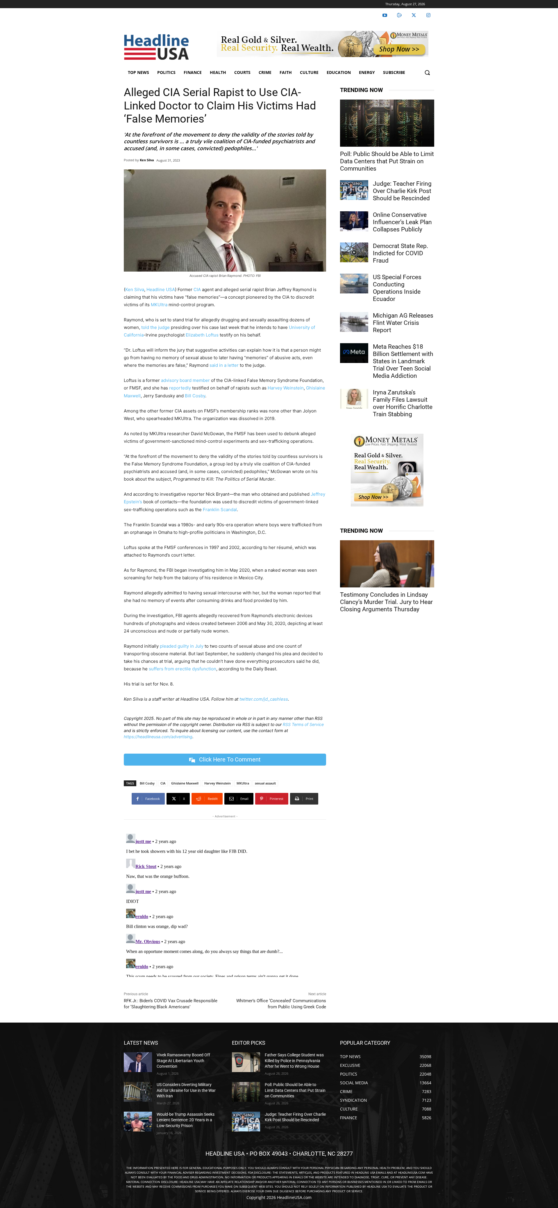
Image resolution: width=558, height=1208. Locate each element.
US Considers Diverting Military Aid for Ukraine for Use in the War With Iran (186, 1090)
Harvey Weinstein (286, 388)
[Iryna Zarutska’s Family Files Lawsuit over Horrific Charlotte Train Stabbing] (354, 399)
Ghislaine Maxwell (184, 783)
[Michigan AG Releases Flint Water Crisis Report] (354, 322)
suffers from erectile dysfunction (182, 669)
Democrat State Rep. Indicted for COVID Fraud (400, 253)
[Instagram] (428, 15)
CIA (197, 289)
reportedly (180, 388)
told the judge (155, 327)
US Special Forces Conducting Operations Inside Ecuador (397, 288)
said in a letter (224, 365)
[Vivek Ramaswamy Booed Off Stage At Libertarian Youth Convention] (138, 1062)
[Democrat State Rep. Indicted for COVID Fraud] (354, 252)
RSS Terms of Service (303, 724)
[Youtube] (385, 15)
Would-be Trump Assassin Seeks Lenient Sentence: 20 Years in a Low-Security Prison (185, 1120)
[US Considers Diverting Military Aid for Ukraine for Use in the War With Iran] (138, 1092)
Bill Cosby (195, 395)
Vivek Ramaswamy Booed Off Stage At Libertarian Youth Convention (183, 1061)
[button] (427, 72)
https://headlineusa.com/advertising (158, 736)
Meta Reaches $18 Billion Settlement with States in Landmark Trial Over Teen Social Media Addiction (403, 361)
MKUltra (159, 304)
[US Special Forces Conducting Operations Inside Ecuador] (354, 283)
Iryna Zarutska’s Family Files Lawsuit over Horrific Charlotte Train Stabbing (402, 403)
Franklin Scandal (220, 509)
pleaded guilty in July (181, 646)
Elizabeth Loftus (202, 335)
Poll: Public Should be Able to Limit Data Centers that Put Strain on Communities (387, 161)
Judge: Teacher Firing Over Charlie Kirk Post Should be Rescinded (402, 191)
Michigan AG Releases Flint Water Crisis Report (403, 323)
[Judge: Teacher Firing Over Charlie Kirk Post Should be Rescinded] (354, 190)
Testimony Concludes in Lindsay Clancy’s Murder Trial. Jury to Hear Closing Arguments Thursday (386, 602)
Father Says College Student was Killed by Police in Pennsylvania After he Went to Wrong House (294, 1061)
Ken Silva (147, 160)
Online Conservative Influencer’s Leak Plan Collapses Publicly (402, 222)
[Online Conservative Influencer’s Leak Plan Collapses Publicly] (354, 221)
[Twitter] (414, 15)
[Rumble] (399, 15)
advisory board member (185, 380)
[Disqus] (225, 904)
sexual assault (265, 783)
